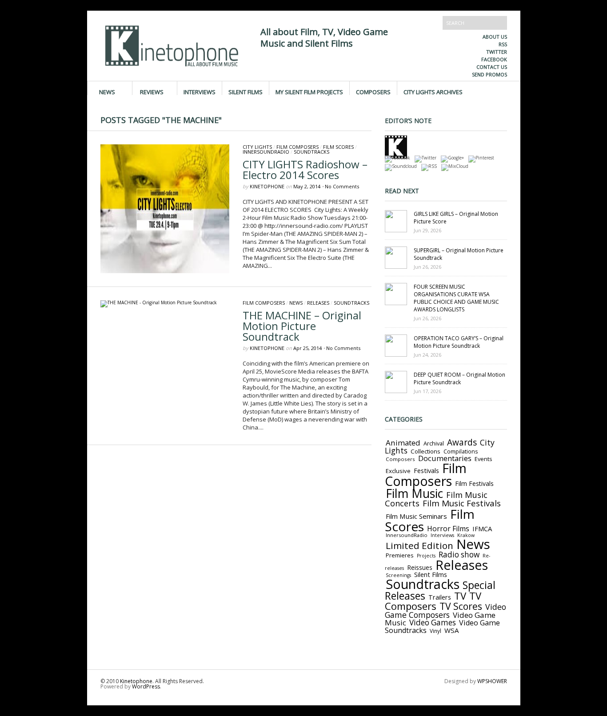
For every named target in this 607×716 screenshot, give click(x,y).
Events (483, 459)
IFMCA (482, 528)
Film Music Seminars (416, 516)
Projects (426, 556)
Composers (373, 91)
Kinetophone (267, 186)
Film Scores (338, 146)
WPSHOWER (492, 681)
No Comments (342, 186)
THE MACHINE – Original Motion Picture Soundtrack (302, 326)
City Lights (257, 146)
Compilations (460, 451)
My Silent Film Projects (309, 91)
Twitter (496, 51)
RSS (503, 44)
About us (495, 36)
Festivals (426, 470)
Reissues (419, 567)
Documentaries (444, 458)
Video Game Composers (445, 610)
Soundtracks (311, 151)
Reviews (152, 91)
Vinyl (435, 630)
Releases (318, 302)
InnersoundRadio (266, 151)
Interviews (200, 91)
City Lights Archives (433, 91)
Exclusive (398, 471)
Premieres (400, 555)
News (107, 91)
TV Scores (460, 606)
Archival (433, 443)
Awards (462, 442)
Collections (425, 451)
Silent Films (245, 91)
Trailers (439, 597)
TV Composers (433, 601)
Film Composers (297, 146)
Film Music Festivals (462, 503)
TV (460, 596)
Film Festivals (474, 483)
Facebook (494, 59)
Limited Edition (419, 545)
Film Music (414, 493)
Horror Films (448, 528)
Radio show (459, 554)
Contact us (491, 67)
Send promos (489, 74)
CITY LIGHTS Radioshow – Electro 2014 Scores (305, 169)
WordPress (146, 686)
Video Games (432, 622)
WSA (451, 630)
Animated (403, 443)
